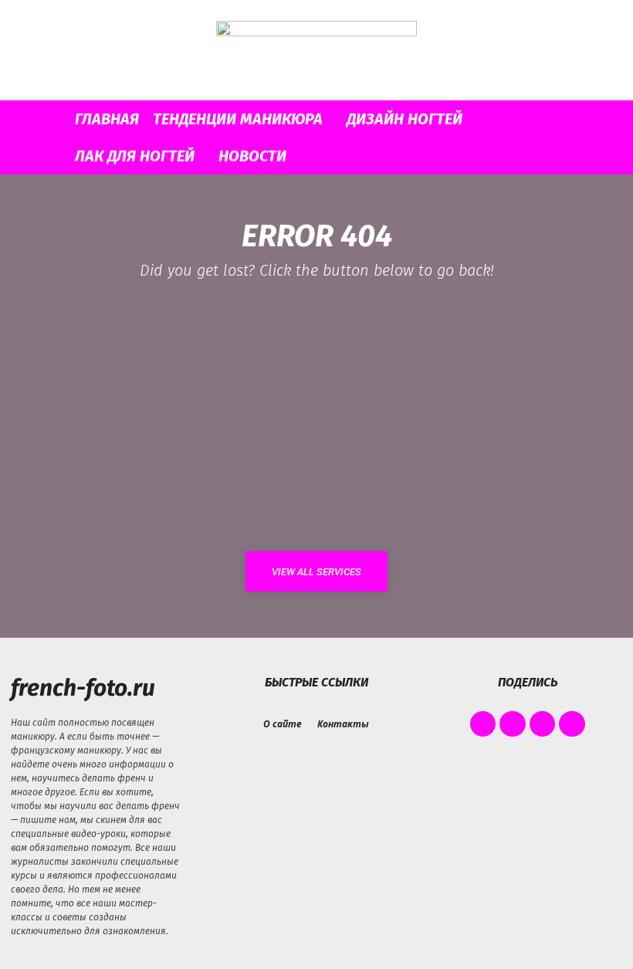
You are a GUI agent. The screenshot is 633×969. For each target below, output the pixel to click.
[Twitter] (543, 724)
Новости (252, 156)
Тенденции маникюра (238, 119)
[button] (583, 119)
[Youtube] (572, 724)
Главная (107, 119)
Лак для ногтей (135, 156)
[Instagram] (512, 724)
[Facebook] (483, 724)
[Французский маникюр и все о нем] (316, 51)
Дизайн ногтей (404, 119)
